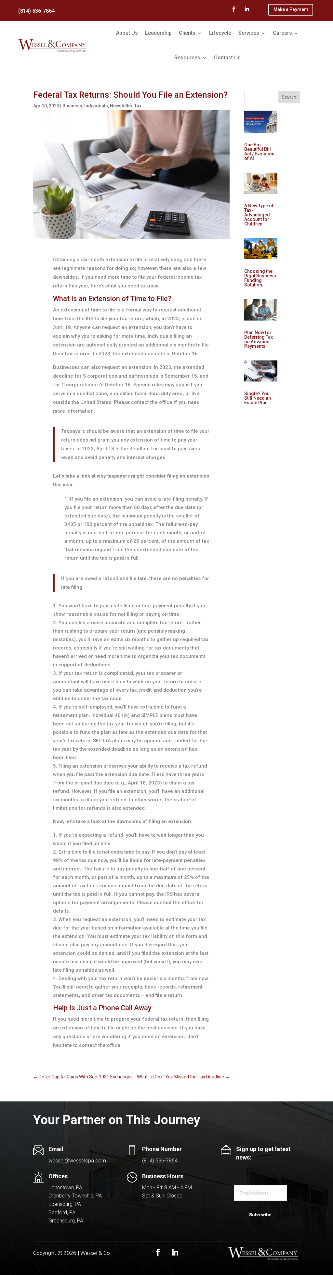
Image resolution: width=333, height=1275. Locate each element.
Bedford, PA (61, 1212)
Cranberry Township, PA (75, 1196)
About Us (127, 33)
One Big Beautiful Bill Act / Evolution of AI (259, 151)
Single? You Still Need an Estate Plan (257, 398)
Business (72, 105)
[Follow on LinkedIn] (247, 9)
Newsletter (121, 105)
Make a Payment (290, 9)
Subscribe (260, 1214)
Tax (137, 105)
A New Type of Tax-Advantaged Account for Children (258, 214)
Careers (282, 33)
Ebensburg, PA (64, 1204)
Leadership (158, 33)
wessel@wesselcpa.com (77, 1161)
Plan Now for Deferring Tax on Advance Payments (258, 339)
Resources (187, 58)
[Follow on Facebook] (234, 9)
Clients (187, 33)
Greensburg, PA (65, 1221)
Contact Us (227, 58)
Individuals (96, 105)
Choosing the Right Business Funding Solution (260, 278)
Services (248, 33)
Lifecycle (220, 33)
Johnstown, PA (65, 1187)
